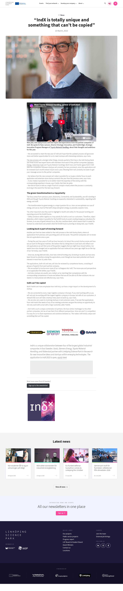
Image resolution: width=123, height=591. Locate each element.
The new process (33, 160)
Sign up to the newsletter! (38, 385)
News (62, 15)
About (80, 3)
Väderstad (35, 165)
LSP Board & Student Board (73, 542)
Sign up (61, 513)
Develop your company (68, 3)
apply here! (62, 357)
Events (41, 3)
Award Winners (68, 545)
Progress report (68, 539)
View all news (61, 487)
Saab (42, 165)
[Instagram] (103, 545)
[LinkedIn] (98, 545)
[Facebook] (108, 545)
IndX (39, 142)
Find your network (51, 3)
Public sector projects (70, 536)
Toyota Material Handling (59, 147)
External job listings (103, 536)
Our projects (67, 534)
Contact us (67, 548)
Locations (66, 550)
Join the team (101, 534)
